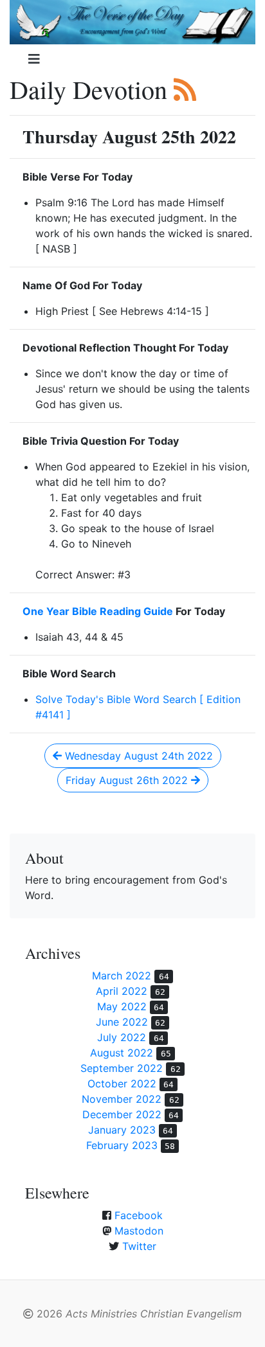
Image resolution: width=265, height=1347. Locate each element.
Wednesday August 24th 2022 (137, 755)
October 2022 (121, 1083)
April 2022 (121, 991)
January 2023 (122, 1129)
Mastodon (138, 1230)
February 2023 (122, 1145)
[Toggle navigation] (34, 59)
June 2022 (122, 1021)
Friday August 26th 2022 (128, 780)
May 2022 (122, 1006)
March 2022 (121, 975)
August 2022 (121, 1052)
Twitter (139, 1246)
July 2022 (121, 1037)
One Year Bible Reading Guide (98, 611)
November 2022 (121, 1099)
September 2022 (121, 1068)
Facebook (138, 1215)
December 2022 (121, 1114)
